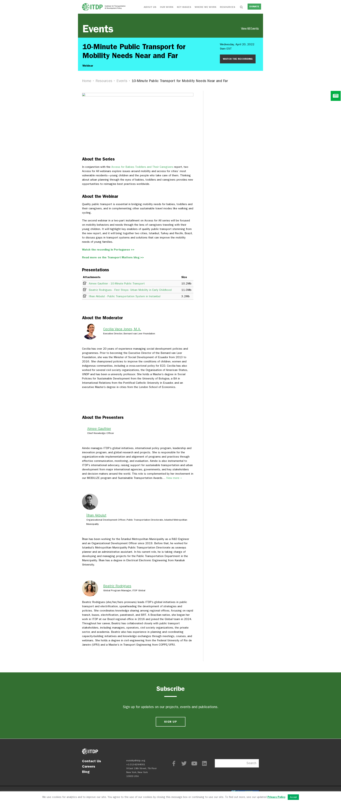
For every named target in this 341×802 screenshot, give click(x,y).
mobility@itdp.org (135, 760)
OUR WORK (166, 7)
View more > (174, 478)
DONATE (254, 6)
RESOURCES (227, 7)
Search (251, 763)
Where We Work (205, 7)
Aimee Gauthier (99, 429)
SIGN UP (170, 721)
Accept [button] (293, 797)
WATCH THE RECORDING (238, 58)
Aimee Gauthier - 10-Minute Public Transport (117, 283)
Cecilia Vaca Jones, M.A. (122, 329)
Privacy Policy (276, 797)
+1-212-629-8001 (135, 764)
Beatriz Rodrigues (117, 586)
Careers (88, 766)
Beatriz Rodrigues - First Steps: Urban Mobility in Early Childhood (130, 290)
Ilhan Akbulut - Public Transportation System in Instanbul (124, 296)
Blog (86, 772)
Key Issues (184, 7)
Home (86, 81)
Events (170, 28)
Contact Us (91, 761)
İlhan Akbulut (96, 515)
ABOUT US (150, 7)
